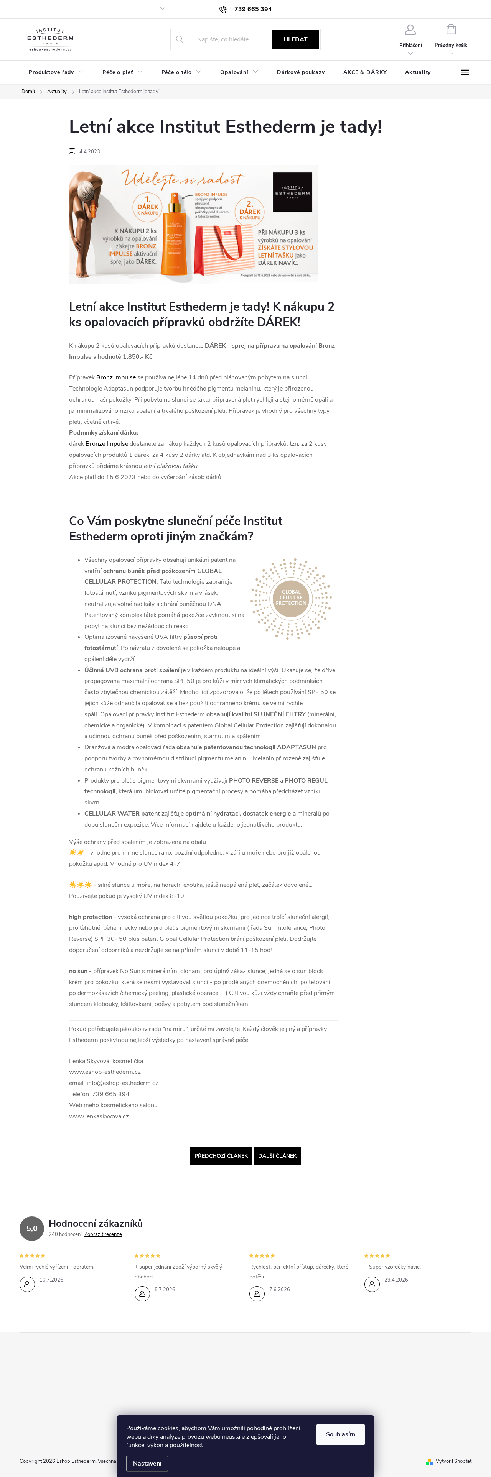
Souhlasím (340, 1434)
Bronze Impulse (107, 444)
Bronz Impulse (116, 377)
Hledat (295, 39)
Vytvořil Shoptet (453, 1461)
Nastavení (147, 1463)
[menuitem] (56, 72)
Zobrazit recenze (103, 1234)
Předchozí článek (221, 1156)
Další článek (277, 1156)
